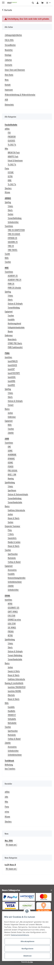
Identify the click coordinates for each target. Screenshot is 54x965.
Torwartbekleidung (14, 218)
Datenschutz (9, 104)
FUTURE (11, 172)
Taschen (8, 261)
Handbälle (11, 710)
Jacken (10, 412)
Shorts (10, 210)
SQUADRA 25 (13, 241)
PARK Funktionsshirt (15, 347)
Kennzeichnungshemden (16, 577)
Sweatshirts (12, 537)
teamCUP (11, 369)
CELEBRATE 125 (13, 607)
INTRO (10, 603)
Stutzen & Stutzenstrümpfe (18, 494)
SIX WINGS (12, 627)
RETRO (10, 635)
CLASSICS (11, 140)
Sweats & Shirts (14, 671)
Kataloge (8, 54)
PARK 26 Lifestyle (14, 287)
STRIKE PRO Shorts (15, 343)
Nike (6, 148)
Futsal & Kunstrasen (15, 160)
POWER (10, 466)
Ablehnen (27, 956)
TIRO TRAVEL (12, 249)
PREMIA (11, 631)
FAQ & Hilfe (9, 39)
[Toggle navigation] (3, 1)
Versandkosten (10, 44)
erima (7, 811)
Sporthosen (12, 490)
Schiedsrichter (13, 221)
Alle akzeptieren (27, 941)
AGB (6, 99)
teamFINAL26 (13, 361)
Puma (7, 168)
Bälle (7, 257)
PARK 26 (11, 283)
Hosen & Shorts (13, 518)
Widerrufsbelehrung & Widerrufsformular (20, 94)
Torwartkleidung (14, 307)
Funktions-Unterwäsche (16, 510)
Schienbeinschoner (15, 581)
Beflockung (9, 764)
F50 (9, 132)
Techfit (7, 253)
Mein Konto (9, 74)
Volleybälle (12, 718)
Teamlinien (9, 225)
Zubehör (11, 432)
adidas (7, 128)
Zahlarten (8, 59)
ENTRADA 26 (12, 237)
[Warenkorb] (42, 2)
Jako (6, 796)
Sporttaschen (13, 553)
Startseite (8, 64)
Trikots (10, 206)
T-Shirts (11, 533)
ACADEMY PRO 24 (14, 279)
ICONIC (10, 462)
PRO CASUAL (12, 470)
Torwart (10, 404)
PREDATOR (12, 136)
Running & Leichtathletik (14, 683)
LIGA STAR (12, 623)
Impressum (9, 89)
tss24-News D (10, 864)
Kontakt (8, 84)
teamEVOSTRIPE (14, 373)
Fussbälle (11, 319)
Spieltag (8, 202)
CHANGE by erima (14, 619)
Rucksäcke (12, 557)
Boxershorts (12, 339)
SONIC (10, 450)
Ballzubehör (12, 722)
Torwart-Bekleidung (15, 655)
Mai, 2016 (9, 840)
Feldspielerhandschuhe (16, 327)
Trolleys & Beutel (14, 561)
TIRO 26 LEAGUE (14, 233)
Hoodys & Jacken (14, 541)
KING (9, 180)
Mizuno (7, 192)
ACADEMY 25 (13, 275)
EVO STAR (11, 615)
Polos (10, 530)
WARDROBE (12, 454)
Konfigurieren (27, 948)
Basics (7, 408)
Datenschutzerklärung (20, 935)
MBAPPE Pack (13, 156)
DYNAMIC (11, 458)
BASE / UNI (12, 474)
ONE (9, 446)
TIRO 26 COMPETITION (16, 229)
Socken (10, 214)
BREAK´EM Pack (14, 152)
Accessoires (12, 569)
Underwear (9, 335)
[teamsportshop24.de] (15, 3)
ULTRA (10, 176)
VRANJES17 (12, 714)
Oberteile (11, 694)
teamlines (8, 357)
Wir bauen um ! (11, 844)
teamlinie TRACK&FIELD (16, 687)
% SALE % (12, 144)
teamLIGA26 (12, 365)
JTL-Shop (30, 962)
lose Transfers (10, 768)
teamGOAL (12, 376)
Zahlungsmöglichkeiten (13, 34)
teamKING (11, 380)
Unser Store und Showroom (15, 69)
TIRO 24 (11, 245)
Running (11, 478)
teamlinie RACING (14, 690)
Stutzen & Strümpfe (15, 303)
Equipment (9, 311)
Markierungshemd (14, 323)
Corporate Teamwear (12, 526)
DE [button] (47, 2)
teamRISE (11, 384)
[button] (33, 2)
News (7, 79)
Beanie (10, 331)
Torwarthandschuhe (15, 502)
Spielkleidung (10, 482)
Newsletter (9, 49)
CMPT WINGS (13, 611)
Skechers (8, 188)
